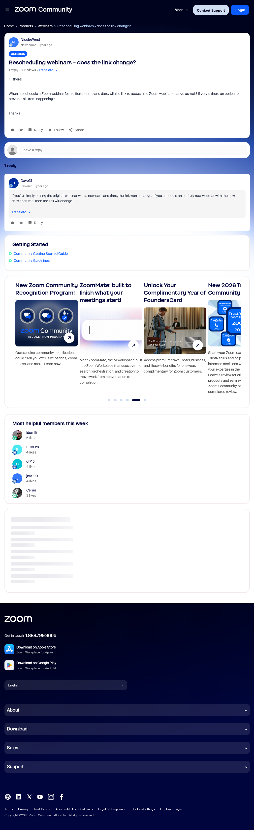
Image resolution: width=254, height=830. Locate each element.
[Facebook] (61, 796)
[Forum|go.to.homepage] (43, 10)
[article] (127, 202)
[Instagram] (51, 796)
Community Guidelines (32, 260)
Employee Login (171, 809)
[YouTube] (40, 796)
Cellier (31, 490)
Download (17, 729)
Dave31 (26, 180)
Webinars (45, 26)
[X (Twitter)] (29, 796)
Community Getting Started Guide (41, 253)
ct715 (30, 461)
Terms (8, 809)
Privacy (23, 809)
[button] (7, 10)
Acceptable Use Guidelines (74, 809)
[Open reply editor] (127, 150)
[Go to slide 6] (142, 400)
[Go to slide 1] (109, 400)
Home (9, 26)
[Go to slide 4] (127, 400)
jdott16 (31, 432)
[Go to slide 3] (121, 400)
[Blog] (7, 796)
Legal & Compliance (112, 809)
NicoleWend (30, 39)
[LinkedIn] (18, 796)
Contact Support (211, 10)
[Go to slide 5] (133, 400)
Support (15, 767)
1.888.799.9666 (41, 636)
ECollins (32, 447)
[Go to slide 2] (115, 400)
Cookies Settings (143, 809)
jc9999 (32, 476)
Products (26, 26)
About (13, 710)
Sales (12, 748)
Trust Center (41, 809)
